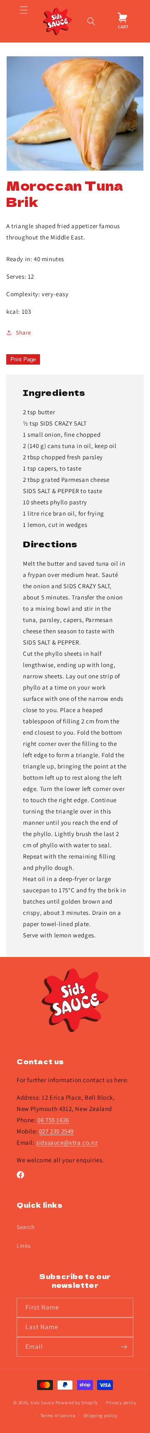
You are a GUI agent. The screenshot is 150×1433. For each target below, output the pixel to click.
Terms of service (57, 1415)
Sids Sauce (42, 1402)
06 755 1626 (53, 1120)
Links (24, 1245)
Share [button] (23, 332)
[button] (24, 21)
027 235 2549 (56, 1131)
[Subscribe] (124, 1347)
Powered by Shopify (76, 1402)
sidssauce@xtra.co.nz (67, 1142)
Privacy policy (121, 1402)
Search (26, 1227)
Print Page (23, 359)
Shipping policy (100, 1415)
